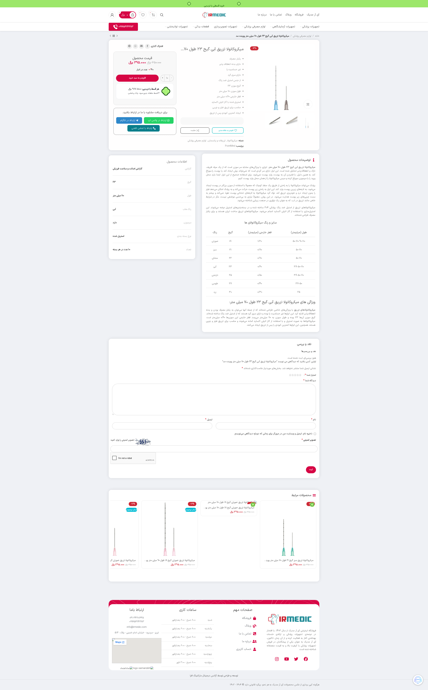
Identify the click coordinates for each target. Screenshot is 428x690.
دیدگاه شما (309, 381)
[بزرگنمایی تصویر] (308, 104)
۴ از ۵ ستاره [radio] (292, 375)
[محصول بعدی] (110, 36)
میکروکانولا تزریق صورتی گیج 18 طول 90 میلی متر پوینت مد (167, 560)
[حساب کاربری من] (112, 15)
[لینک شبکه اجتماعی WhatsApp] (135, 46)
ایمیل (208, 420)
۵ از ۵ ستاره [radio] (290, 375)
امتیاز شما (310, 375)
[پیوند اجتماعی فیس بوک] (147, 46)
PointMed (230, 146)
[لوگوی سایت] (214, 15)
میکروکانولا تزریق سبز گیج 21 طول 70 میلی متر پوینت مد (287, 560)
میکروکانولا (232, 140)
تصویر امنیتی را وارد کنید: (122, 440)
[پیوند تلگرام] (129, 46)
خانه (317, 36)
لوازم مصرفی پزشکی (302, 36)
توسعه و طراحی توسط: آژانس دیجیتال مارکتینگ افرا (214, 675)
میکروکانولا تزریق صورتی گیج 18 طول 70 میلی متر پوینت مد (226, 507)
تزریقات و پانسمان (217, 140)
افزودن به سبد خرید (137, 78)
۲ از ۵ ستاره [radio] (297, 375)
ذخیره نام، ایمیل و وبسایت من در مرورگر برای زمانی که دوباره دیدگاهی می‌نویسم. (273, 433)
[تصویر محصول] (288, 529)
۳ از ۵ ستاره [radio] (295, 375)
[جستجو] (161, 15)
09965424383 (126, 26)
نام (313, 420)
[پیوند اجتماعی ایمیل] (141, 46)
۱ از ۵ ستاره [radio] (300, 375)
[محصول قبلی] (117, 36)
